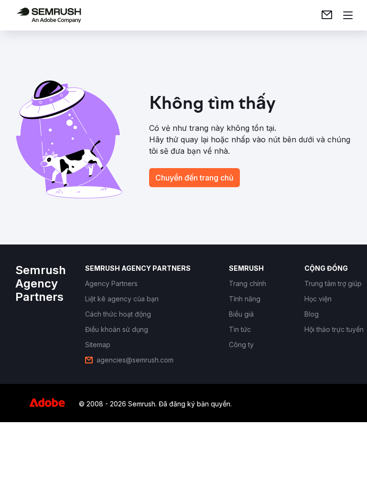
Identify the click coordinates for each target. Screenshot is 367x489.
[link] (327, 15)
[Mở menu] (347, 15)
